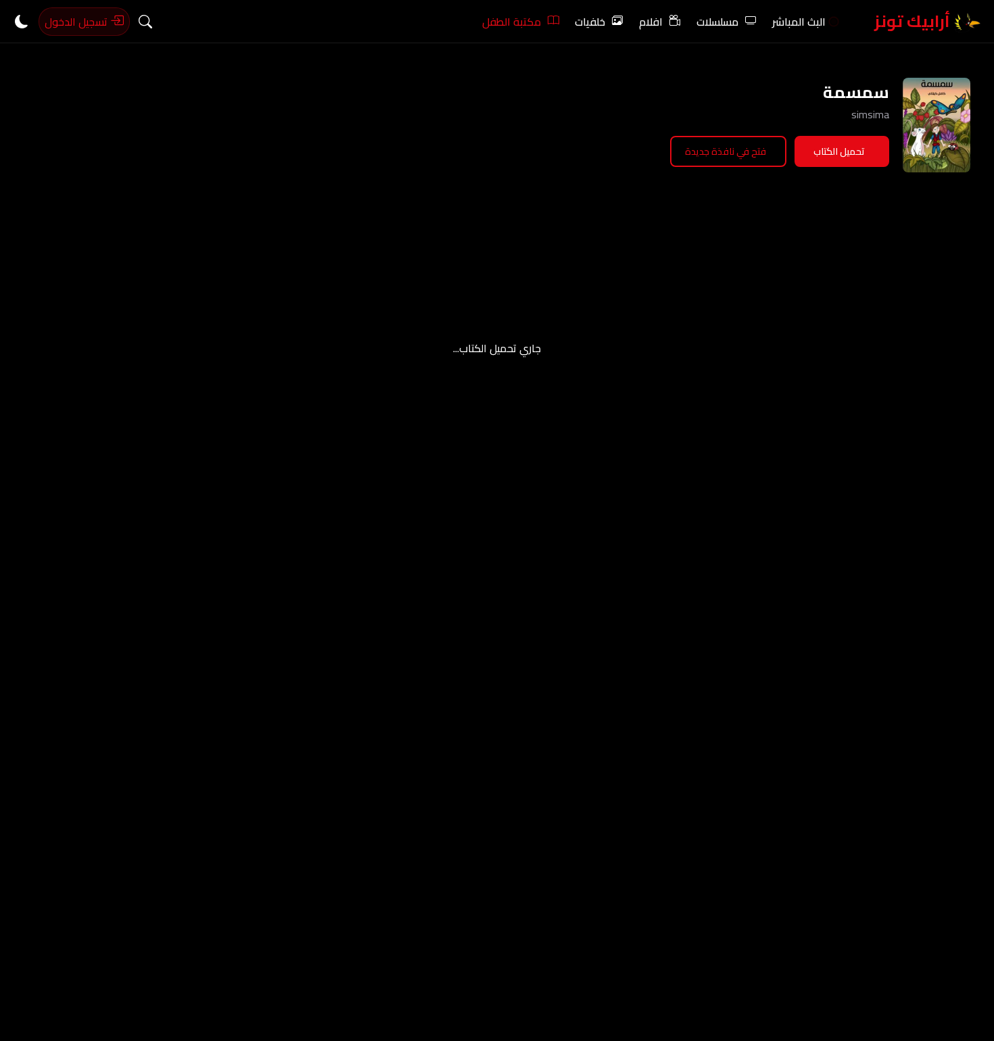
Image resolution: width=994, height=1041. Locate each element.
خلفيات (590, 21)
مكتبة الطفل (511, 21)
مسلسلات (717, 21)
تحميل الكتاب (839, 151)
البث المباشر (799, 21)
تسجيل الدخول (77, 21)
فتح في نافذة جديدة (725, 151)
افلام (651, 21)
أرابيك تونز (913, 21)
